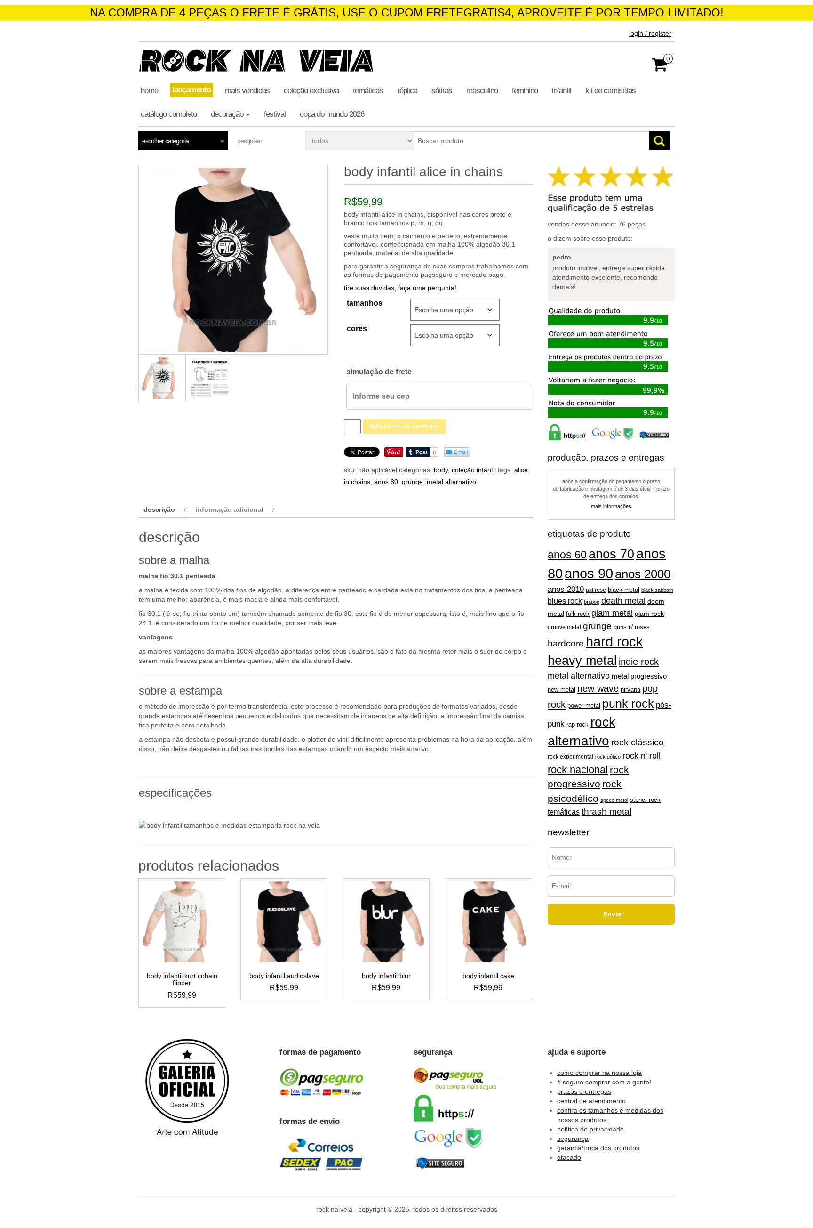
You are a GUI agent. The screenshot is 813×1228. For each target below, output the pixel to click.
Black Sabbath (657, 590)
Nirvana (630, 689)
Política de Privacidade (590, 1129)
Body (441, 470)
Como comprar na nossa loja (599, 1072)
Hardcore (566, 643)
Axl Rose (596, 590)
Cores (357, 328)
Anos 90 (589, 573)
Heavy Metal (582, 661)
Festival (275, 114)
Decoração (228, 114)
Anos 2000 (642, 574)
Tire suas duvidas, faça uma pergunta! (400, 287)
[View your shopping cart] (660, 68)
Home (149, 90)
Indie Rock (639, 661)
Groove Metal (564, 627)
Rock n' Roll (641, 755)
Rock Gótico (608, 756)
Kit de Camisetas (610, 90)
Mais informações (611, 506)
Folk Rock (578, 613)
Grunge (412, 481)
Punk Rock (628, 703)
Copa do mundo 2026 (332, 114)
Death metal (623, 601)
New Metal (561, 690)
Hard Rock (614, 641)
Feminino (525, 90)
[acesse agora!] (187, 1094)
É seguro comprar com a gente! (604, 1082)
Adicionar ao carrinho (404, 426)
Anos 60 (567, 555)
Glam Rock (649, 613)
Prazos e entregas (584, 1091)
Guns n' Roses (632, 626)
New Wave (598, 688)
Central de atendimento (591, 1101)
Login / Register (650, 33)
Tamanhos (365, 303)
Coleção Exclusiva (311, 90)
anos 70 (611, 554)
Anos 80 (386, 481)
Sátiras (441, 90)
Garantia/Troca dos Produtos (598, 1148)
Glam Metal (612, 613)
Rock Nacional (578, 770)
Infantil (561, 90)
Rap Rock (577, 724)
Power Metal (583, 705)
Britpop (591, 602)
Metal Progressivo (639, 676)
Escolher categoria (165, 141)
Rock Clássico (637, 742)
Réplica (407, 90)
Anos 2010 (566, 589)
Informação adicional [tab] (229, 509)
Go (659, 140)
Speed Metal (614, 800)
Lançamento (191, 89)
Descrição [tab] (159, 509)
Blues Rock (565, 601)
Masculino (482, 90)
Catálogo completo (169, 114)
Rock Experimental (570, 756)
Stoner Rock (645, 799)
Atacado (569, 1157)
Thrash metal (606, 811)
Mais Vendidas (247, 90)
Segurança (573, 1138)
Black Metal (623, 589)
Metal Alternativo (451, 481)
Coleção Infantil (474, 470)
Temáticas (368, 90)
